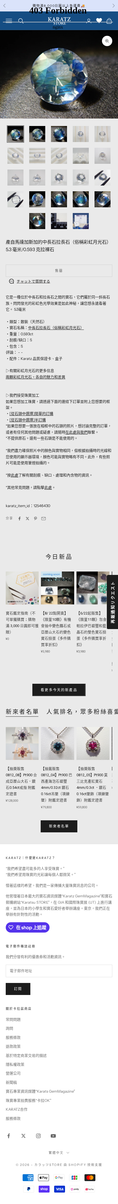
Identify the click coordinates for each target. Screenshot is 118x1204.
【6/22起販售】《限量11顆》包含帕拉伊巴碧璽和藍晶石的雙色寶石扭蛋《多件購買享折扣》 (91, 629)
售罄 (59, 271)
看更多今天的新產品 (59, 690)
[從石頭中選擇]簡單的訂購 (31, 413)
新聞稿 (11, 1082)
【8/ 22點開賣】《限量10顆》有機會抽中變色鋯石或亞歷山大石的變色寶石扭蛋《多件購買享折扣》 (56, 629)
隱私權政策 (15, 1064)
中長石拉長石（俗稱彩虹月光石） (56, 327)
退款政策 (13, 1046)
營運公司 (13, 1073)
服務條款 (13, 1037)
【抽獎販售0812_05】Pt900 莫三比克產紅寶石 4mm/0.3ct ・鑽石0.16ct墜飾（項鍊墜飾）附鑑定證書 (92, 784)
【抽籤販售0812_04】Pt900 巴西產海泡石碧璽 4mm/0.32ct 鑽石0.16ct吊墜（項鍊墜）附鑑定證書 (56, 784)
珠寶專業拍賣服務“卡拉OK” (28, 1100)
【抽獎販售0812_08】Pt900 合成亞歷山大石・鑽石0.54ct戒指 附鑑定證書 (21, 781)
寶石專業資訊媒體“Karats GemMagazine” (40, 1091)
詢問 (9, 1028)
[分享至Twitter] (27, 518)
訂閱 (18, 989)
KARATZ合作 (16, 1109)
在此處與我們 (76, 432)
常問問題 (13, 1019)
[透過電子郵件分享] (43, 518)
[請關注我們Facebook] (8, 1136)
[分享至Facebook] (19, 518)
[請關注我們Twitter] (23, 1136)
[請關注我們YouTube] (53, 1136)
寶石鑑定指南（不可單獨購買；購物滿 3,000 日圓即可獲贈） (22, 622)
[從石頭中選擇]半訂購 (27, 419)
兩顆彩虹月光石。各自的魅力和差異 (35, 377)
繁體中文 (56, 1153)
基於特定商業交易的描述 (26, 1055)
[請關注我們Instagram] (38, 1136)
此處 (14, 475)
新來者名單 (23, 711)
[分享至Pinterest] (35, 518)
